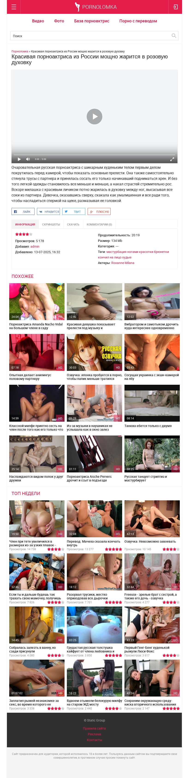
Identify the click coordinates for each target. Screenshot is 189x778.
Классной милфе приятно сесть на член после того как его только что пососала (36, 429)
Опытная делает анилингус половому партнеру (30, 377)
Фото (59, 21)
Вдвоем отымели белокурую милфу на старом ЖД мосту (94, 702)
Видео (38, 21)
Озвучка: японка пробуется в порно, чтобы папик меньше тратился (94, 377)
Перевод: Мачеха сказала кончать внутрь (93, 543)
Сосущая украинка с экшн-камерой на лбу (151, 377)
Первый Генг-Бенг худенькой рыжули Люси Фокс (146, 649)
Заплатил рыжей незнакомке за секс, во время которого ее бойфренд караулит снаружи (34, 704)
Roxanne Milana (122, 263)
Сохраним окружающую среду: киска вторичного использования (150, 702)
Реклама (94, 734)
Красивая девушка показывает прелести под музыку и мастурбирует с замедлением (91, 328)
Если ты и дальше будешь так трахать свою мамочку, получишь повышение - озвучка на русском (35, 598)
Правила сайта (94, 728)
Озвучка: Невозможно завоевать (150, 541)
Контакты (94, 740)
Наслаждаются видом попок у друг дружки (36, 478)
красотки (146, 251)
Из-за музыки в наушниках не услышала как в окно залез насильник (89, 429)
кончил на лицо (109, 257)
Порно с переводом (138, 21)
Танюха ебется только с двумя (148, 426)
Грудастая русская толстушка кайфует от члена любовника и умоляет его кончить (90, 651)
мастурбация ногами (122, 251)
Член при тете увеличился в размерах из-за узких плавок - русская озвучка (32, 545)
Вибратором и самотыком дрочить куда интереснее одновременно (151, 326)
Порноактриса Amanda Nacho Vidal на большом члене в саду (36, 326)
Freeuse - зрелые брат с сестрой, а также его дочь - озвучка (150, 596)
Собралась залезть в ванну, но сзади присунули (32, 649)
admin (34, 246)
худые (126, 257)
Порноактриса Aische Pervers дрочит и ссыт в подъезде (89, 478)
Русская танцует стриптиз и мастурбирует (145, 478)
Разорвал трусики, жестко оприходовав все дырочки (87, 596)
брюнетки (161, 251)
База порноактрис (91, 21)
